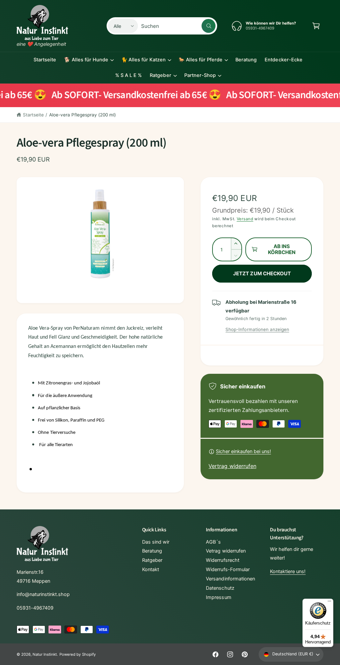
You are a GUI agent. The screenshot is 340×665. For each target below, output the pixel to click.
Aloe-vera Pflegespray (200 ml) (82, 114)
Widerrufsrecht (222, 560)
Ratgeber (152, 560)
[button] (316, 25)
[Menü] (329, 603)
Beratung (152, 551)
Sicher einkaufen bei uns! (243, 451)
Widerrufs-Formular (227, 569)
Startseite (33, 114)
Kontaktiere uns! (287, 571)
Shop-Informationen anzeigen (257, 329)
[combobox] (178, 25)
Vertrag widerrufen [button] (232, 466)
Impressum (218, 597)
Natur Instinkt (45, 654)
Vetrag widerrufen (225, 551)
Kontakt (150, 569)
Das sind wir (155, 542)
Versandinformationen (230, 579)
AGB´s (213, 542)
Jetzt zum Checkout (262, 273)
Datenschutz (220, 588)
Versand (245, 218)
